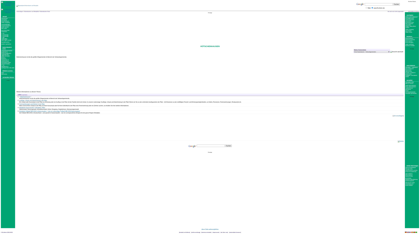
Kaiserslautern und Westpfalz (31, 11)
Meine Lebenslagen (412, 166)
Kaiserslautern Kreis (45, 11)
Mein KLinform (411, 65)
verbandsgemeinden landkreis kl (6, 51)
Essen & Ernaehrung (410, 171)
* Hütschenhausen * (25, 97)
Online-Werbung (409, 44)
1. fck (2, 65)
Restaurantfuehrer (6, 25)
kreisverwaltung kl (6, 53)
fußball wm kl (4, 66)
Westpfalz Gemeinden (411, 93)
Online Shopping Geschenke (409, 30)
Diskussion (4, 74)
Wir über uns (224, 232)
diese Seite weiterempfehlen (210, 229)
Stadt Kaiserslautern (410, 85)
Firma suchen (408, 41)
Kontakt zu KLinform (410, 72)
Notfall (407, 76)
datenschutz (408, 71)
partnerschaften (5, 63)
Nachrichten (4, 18)
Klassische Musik (410, 182)
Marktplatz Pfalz (409, 82)
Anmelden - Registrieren (411, 67)
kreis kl (3, 57)
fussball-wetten (5, 42)
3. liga (2, 37)
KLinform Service (8, 71)
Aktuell (5, 16)
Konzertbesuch (409, 184)
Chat (2, 72)
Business (409, 36)
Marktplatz (4, 19)
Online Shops (408, 32)
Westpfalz (409, 80)
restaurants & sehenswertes (5, 60)
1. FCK (2, 33)
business (3, 58)
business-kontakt (410, 45)
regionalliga (4, 38)
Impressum (408, 70)
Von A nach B (408, 173)
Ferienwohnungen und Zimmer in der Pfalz (32, 104)
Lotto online (4, 28)
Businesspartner (409, 180)
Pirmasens (408, 89)
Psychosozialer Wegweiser (5, 31)
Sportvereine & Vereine (411, 170)
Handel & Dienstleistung (411, 179)
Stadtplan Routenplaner (411, 75)
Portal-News (408, 74)
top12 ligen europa (6, 40)
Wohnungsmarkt (409, 19)
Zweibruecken (409, 88)
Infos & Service (409, 83)
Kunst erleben (409, 185)
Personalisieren (409, 68)
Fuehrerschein (409, 176)
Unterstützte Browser (235, 232)
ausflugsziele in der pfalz (7, 67)
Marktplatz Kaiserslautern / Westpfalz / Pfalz (32, 107)
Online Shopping (5, 22)
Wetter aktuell (4, 27)
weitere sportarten (6, 44)
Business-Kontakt (206, 232)
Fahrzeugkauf (408, 174)
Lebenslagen (19, 11)
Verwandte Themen (8, 77)
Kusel (406, 90)
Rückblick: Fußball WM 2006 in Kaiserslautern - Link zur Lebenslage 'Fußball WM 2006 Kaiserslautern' (49, 111)
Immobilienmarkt (409, 18)
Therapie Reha (408, 169)
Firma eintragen (409, 42)
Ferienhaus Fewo (409, 22)
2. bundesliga (4, 36)
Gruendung (408, 178)
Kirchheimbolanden (410, 92)
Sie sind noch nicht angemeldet (396, 11)
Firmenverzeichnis (410, 39)
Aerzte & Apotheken (410, 167)
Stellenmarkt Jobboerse (411, 17)
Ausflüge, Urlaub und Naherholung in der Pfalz (33, 100)
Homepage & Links (6, 62)
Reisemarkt (408, 21)
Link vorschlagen (398, 116)
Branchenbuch (5, 21)
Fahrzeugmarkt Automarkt (409, 24)
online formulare (5, 56)
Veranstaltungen (5, 24)
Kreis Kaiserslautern (410, 86)
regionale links (5, 54)
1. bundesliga (4, 35)
